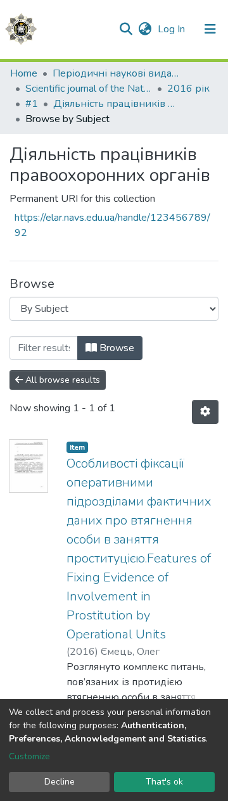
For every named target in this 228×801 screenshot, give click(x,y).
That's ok (164, 782)
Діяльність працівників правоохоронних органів (116, 104)
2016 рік (188, 89)
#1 (31, 104)
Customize (29, 756)
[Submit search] (125, 29)
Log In (172, 29)
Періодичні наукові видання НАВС (116, 73)
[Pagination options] (205, 412)
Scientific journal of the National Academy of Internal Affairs (88, 89)
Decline (59, 782)
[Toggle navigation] (210, 29)
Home (23, 73)
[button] (144, 29)
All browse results (61, 380)
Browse (115, 348)
